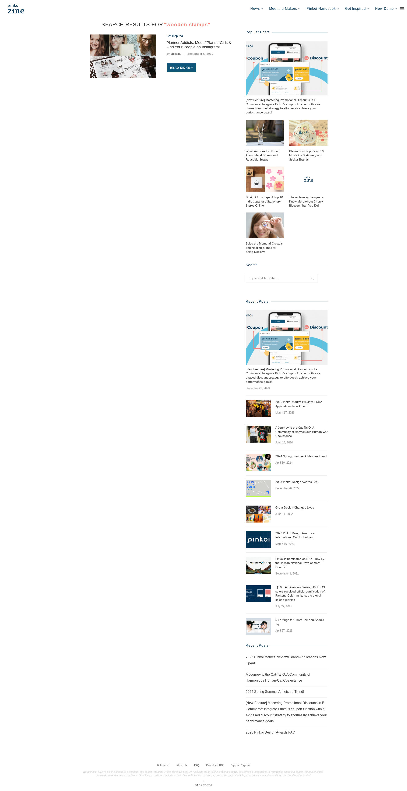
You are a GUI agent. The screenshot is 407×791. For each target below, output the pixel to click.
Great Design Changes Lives (294, 507)
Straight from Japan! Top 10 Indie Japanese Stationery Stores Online (264, 201)
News (255, 8)
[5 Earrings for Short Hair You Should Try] (258, 626)
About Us (181, 765)
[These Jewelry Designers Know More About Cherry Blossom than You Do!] (308, 179)
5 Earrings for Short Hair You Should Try (299, 622)
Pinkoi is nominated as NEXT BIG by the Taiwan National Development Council (299, 563)
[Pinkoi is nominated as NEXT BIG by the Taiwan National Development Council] (258, 565)
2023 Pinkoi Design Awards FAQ (297, 482)
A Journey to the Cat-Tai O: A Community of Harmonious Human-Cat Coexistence (301, 431)
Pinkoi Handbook (321, 8)
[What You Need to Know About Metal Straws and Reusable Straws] (265, 133)
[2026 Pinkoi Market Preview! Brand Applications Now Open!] (258, 408)
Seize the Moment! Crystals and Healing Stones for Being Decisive (264, 247)
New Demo (384, 8)
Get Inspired (355, 8)
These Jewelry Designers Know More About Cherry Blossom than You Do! (306, 201)
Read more (180, 67)
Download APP (215, 765)
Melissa (175, 53)
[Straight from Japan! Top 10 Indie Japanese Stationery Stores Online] (265, 179)
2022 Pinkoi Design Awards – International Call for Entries (294, 535)
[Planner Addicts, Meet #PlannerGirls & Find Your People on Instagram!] (123, 56)
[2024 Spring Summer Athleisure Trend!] (258, 462)
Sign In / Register (241, 765)
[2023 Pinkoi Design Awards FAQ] (258, 488)
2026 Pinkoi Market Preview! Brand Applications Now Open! (298, 404)
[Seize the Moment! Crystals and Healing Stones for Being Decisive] (265, 225)
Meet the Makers (283, 8)
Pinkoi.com (162, 765)
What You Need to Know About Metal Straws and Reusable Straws (262, 155)
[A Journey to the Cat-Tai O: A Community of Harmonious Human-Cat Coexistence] (258, 434)
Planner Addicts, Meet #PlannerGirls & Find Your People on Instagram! (198, 45)
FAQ (196, 765)
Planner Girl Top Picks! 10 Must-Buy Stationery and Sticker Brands (306, 155)
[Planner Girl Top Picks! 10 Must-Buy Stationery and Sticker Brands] (308, 133)
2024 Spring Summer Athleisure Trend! (301, 456)
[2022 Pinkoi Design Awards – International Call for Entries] (258, 539)
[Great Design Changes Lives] (258, 514)
